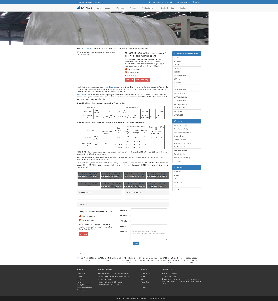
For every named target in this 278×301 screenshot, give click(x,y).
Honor (79, 282)
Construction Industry (181, 125)
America (176, 175)
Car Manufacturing (180, 147)
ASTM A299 (178, 111)
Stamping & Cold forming (182, 143)
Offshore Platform (180, 139)
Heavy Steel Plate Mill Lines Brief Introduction (113, 273)
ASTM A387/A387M (180, 108)
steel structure (111, 87)
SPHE (116, 97)
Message (123, 231)
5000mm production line (106, 279)
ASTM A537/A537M (180, 75)
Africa (176, 186)
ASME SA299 (178, 115)
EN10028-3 (177, 68)
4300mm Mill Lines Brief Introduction (110, 282)
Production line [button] (148, 7)
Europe (176, 189)
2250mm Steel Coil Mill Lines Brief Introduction (114, 276)
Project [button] (133, 7)
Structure (80, 279)
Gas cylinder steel (180, 154)
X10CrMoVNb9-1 (83, 94)
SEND (136, 243)
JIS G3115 (177, 83)
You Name (123, 210)
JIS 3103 (177, 72)
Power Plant (178, 161)
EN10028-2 (88, 48)
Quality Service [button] (167, 7)
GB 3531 (177, 86)
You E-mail (123, 215)
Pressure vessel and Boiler (183, 132)
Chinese (198, 2)
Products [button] (120, 7)
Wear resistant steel (180, 150)
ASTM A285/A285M (180, 93)
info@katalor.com (162, 2)
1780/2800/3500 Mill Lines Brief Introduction (113, 285)
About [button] (108, 7)
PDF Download (132, 76)
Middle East (178, 182)
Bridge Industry (179, 136)
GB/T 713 (177, 79)
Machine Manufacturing (182, 157)
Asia (175, 179)
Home (99, 7)
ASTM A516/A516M (180, 97)
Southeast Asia (179, 171)
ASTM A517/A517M (180, 100)
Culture (79, 276)
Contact (183, 7)
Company (123, 226)
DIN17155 (177, 61)
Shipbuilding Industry (181, 129)
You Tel (124, 221)
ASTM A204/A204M (180, 90)
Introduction (81, 273)
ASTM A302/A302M (180, 57)
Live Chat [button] (129, 80)
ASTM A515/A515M (180, 104)
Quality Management (84, 285)
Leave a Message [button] (142, 80)
